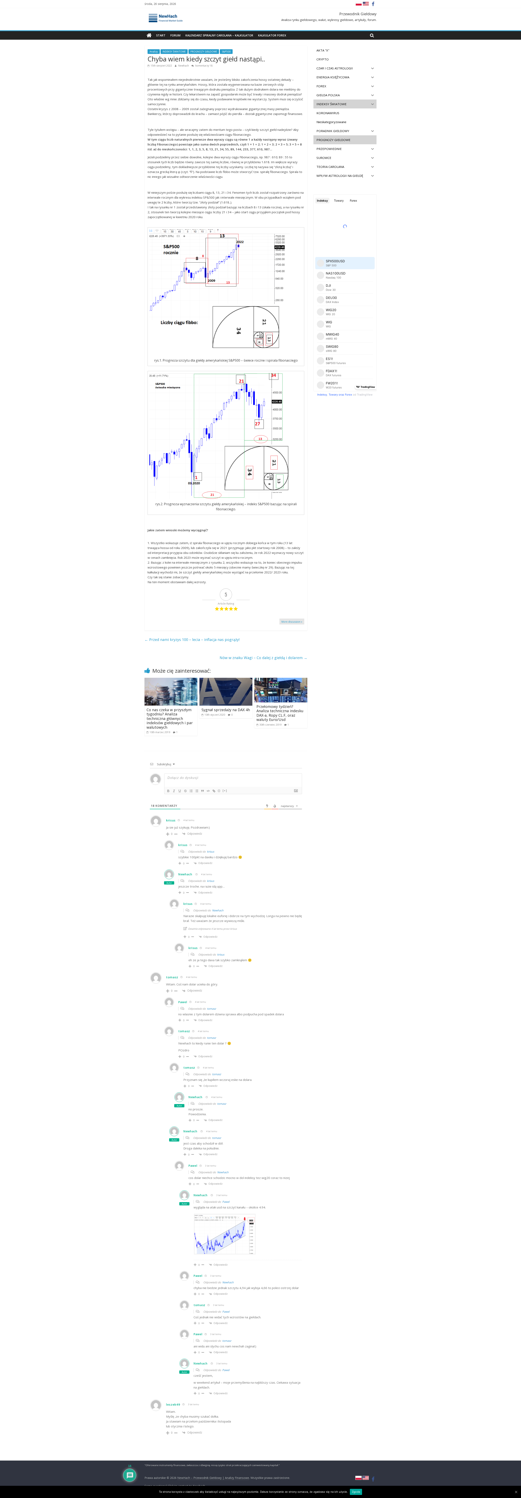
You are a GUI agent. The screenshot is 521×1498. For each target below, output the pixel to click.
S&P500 (226, 51)
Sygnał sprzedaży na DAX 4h (225, 709)
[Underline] (180, 790)
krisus (210, 851)
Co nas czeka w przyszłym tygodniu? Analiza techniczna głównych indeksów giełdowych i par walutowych (170, 718)
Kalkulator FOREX (272, 35)
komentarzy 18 (203, 65)
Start (160, 35)
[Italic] (174, 790)
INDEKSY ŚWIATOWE (174, 51)
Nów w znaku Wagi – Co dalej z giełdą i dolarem (263, 657)
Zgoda (356, 1491)
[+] (225, 790)
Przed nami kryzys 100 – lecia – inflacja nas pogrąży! (192, 639)
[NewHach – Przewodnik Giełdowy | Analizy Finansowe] (149, 35)
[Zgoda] (516, 1492)
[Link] (214, 790)
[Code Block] (208, 790)
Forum (175, 35)
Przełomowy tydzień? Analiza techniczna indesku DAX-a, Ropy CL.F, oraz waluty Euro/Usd (279, 713)
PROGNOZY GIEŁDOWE (203, 51)
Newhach (183, 65)
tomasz (211, 1008)
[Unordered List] (197, 790)
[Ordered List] (191, 790)
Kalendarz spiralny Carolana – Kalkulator (219, 35)
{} (219, 790)
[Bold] (168, 790)
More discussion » (291, 621)
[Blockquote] (202, 790)
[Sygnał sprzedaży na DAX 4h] (225, 680)
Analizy (154, 51)
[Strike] (185, 790)
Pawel (225, 1202)
